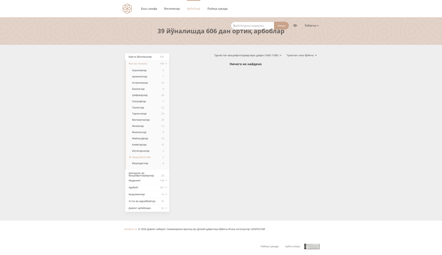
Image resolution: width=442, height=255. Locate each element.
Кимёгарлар (148, 144)
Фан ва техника (146, 63)
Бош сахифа (149, 9)
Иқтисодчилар (148, 150)
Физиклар (148, 126)
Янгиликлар (172, 9)
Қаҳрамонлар (146, 194)
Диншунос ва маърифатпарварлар (146, 174)
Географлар (148, 101)
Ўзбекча (310, 25)
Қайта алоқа (292, 246)
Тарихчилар (148, 113)
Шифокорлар (148, 95)
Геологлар (148, 107)
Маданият (146, 180)
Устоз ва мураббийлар (146, 201)
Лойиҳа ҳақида (217, 9)
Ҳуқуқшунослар (148, 157)
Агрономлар (148, 70)
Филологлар (148, 132)
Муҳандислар (148, 163)
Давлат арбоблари (146, 208)
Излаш (281, 25)
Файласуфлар (148, 138)
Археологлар (148, 76)
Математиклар (148, 119)
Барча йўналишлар (146, 56)
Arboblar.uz (130, 229)
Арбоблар (193, 9)
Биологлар (148, 89)
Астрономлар (148, 82)
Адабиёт (146, 187)
